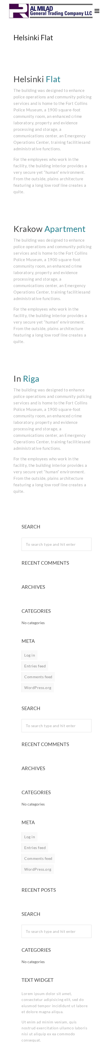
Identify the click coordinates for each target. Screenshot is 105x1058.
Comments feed (38, 676)
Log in (29, 655)
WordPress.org (37, 687)
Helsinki (37, 79)
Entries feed (35, 666)
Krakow (49, 229)
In (26, 378)
